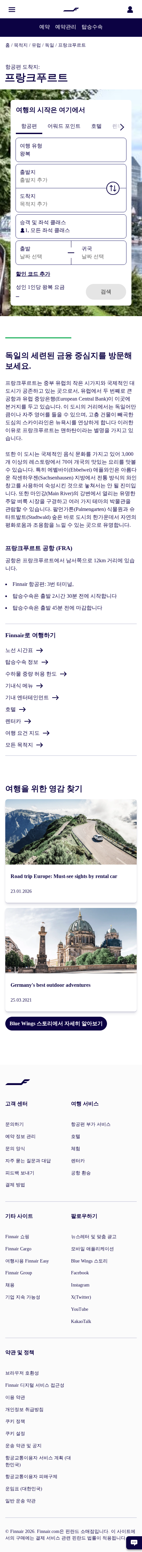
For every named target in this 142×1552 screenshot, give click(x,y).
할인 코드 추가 (33, 274)
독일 (49, 45)
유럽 (36, 45)
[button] (11, 9)
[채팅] (134, 1542)
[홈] (71, 9)
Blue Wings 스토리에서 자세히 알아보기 (56, 1023)
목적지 (21, 45)
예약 (44, 27)
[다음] (122, 127)
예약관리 (65, 27)
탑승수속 (92, 27)
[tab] (29, 126)
